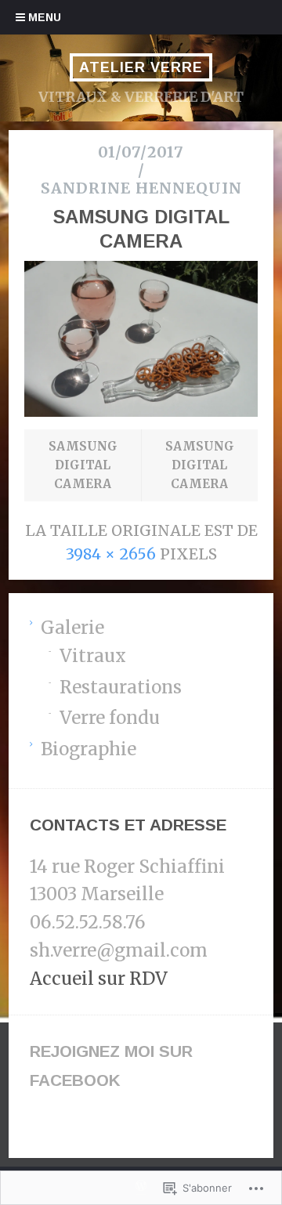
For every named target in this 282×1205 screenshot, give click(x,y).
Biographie (88, 749)
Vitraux (93, 656)
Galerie (72, 628)
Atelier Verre (141, 67)
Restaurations (121, 687)
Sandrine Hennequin (141, 188)
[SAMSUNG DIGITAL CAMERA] (141, 412)
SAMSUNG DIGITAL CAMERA (83, 465)
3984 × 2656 (111, 554)
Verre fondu (110, 718)
